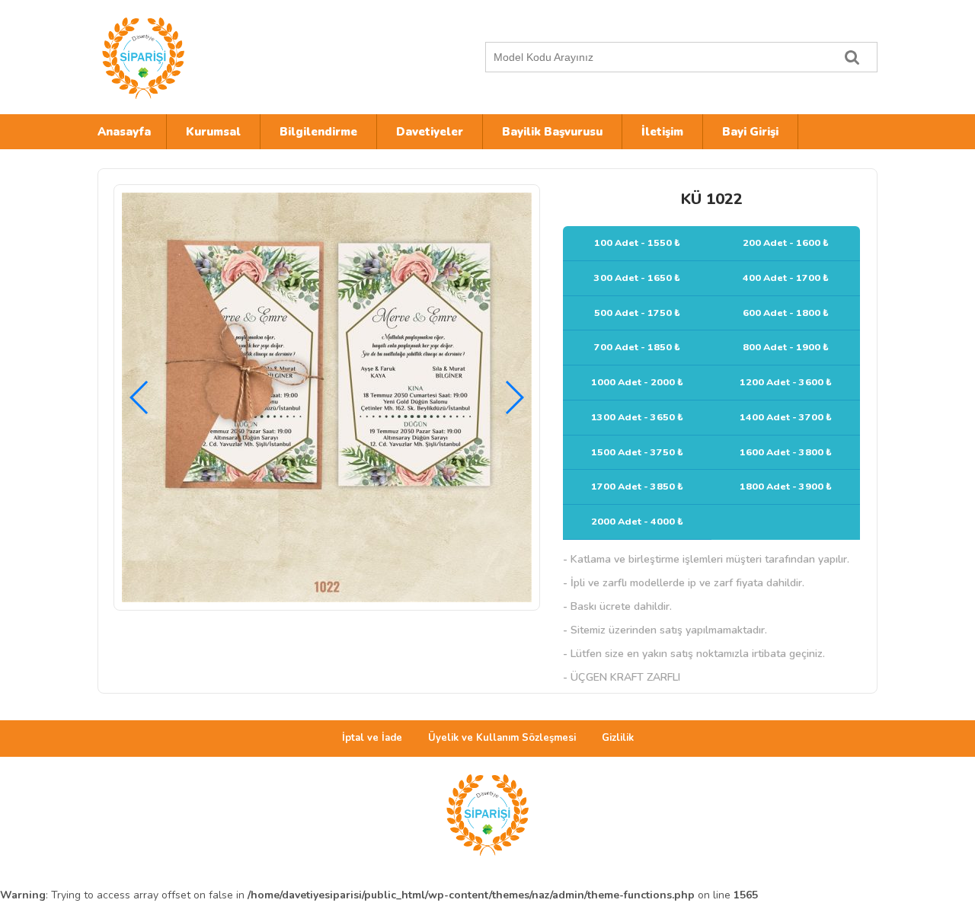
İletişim (662, 131)
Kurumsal (213, 131)
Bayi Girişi (750, 131)
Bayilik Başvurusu (552, 131)
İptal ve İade (372, 738)
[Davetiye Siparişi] (231, 57)
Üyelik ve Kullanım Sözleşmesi (502, 738)
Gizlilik (618, 738)
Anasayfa (124, 131)
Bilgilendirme (318, 131)
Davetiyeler (429, 131)
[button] (513, 397)
